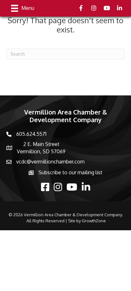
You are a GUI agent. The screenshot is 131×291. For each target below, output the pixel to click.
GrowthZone (94, 220)
